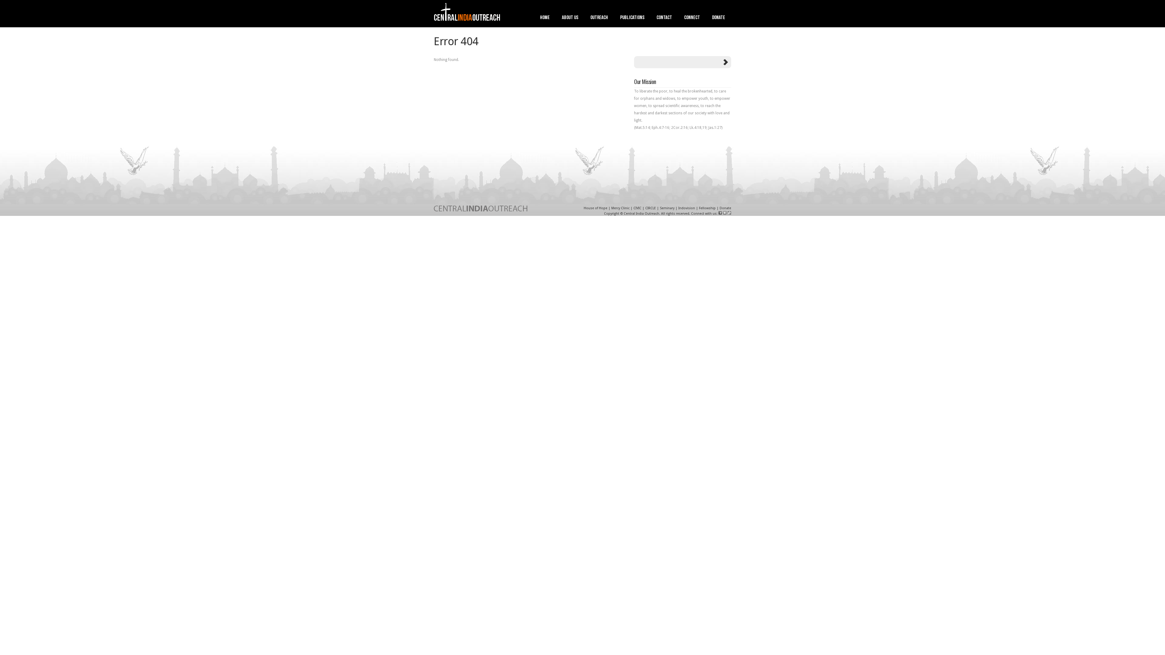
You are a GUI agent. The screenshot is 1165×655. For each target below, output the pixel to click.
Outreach (599, 18)
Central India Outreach (641, 214)
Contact (664, 18)
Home (545, 18)
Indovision (686, 208)
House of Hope (595, 208)
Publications (632, 18)
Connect (692, 18)
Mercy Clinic (620, 208)
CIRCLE (650, 208)
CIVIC (637, 208)
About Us (570, 18)
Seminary (667, 208)
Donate (718, 18)
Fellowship (707, 208)
